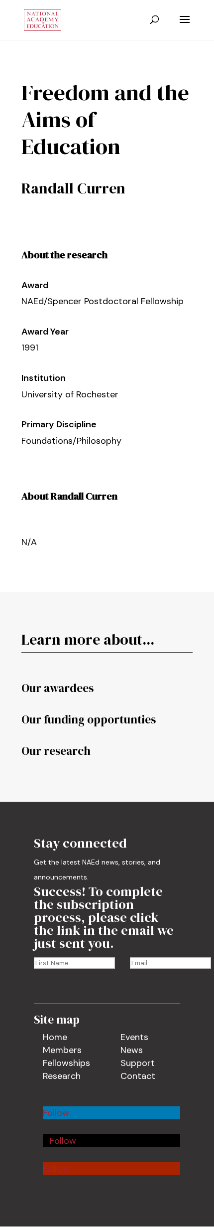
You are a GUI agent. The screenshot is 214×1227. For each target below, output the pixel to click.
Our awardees (57, 688)
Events (134, 1037)
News (131, 1050)
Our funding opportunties (88, 719)
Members (62, 1050)
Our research (56, 751)
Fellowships (66, 1063)
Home (55, 1037)
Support (137, 1063)
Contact (137, 1076)
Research (62, 1076)
